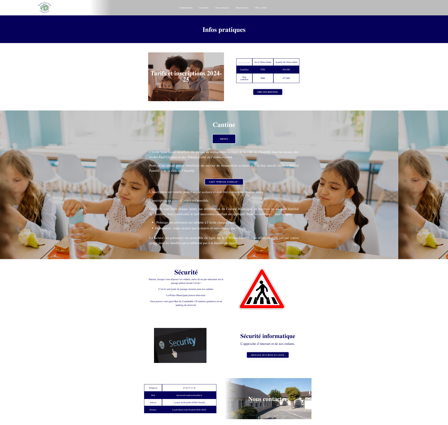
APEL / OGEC (261, 8)
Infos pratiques (222, 8)
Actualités (203, 8)
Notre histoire (242, 8)
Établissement (186, 8)
